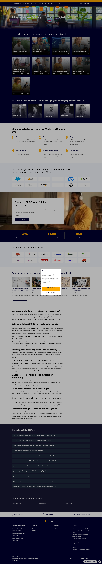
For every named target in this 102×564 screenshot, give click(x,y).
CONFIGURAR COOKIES (50, 292)
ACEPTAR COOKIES (51, 287)
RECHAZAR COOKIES (51, 290)
